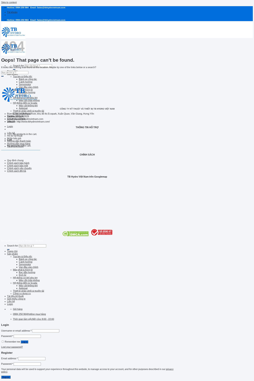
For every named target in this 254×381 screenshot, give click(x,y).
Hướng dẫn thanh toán (19, 141)
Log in (24, 342)
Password (7, 336)
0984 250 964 (22, 7)
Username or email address (16, 330)
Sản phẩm (12, 254)
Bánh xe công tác (28, 79)
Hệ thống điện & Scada (25, 283)
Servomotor (25, 264)
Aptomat (23, 108)
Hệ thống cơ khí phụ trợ (25, 277)
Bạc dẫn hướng (27, 272)
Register (5, 377)
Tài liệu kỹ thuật (15, 146)
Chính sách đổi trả (16, 171)
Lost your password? (12, 347)
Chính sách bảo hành (18, 163)
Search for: (18, 65)
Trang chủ (12, 251)
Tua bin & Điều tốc (22, 76)
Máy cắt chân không (29, 280)
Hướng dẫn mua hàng (18, 143)
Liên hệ (11, 133)
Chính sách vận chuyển (19, 168)
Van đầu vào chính (28, 267)
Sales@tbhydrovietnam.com (51, 7)
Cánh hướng (25, 82)
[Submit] (14, 69)
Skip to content (9, 2)
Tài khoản (12, 12)
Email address (9, 358)
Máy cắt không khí (28, 105)
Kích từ (22, 275)
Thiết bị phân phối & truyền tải (28, 111)
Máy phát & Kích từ (23, 270)
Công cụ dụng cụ (22, 293)
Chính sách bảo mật (17, 165)
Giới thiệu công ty (16, 299)
